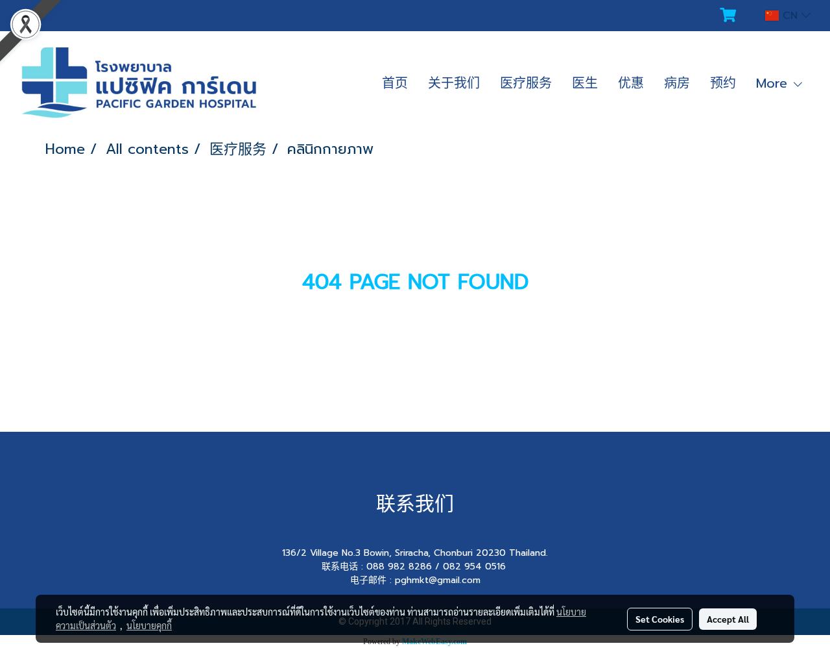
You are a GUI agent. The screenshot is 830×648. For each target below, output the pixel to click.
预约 (723, 83)
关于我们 (454, 83)
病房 (677, 83)
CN (790, 15)
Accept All (728, 619)
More (774, 83)
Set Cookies (659, 619)
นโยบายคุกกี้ (149, 625)
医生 (585, 83)
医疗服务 (526, 83)
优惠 (631, 83)
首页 (395, 83)
